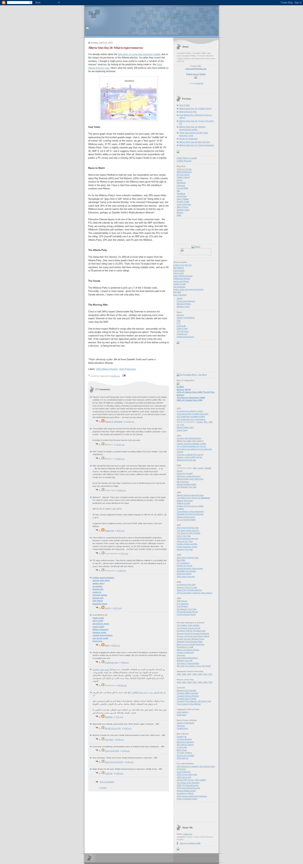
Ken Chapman (179, 287)
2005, (179, 674)
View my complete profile (190, 843)
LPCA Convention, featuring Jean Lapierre (194, 593)
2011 (210, 674)
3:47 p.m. (125, 554)
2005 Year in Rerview (186, 576)
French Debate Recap (186, 614)
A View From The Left (182, 265)
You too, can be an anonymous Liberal (193, 636)
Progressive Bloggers (186, 301)
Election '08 (184, 389)
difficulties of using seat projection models (139, 54)
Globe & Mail (182, 328)
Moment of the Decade (186, 460)
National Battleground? (186, 791)
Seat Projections (127, 369)
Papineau (181, 726)
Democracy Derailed (185, 755)
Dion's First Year (184, 536)
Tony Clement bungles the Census (191, 446)
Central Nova (182, 728)
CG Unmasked (183, 563)
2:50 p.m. (122, 571)
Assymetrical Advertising (187, 658)
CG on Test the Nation (186, 520)
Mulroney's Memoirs (185, 742)
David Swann (178, 270)
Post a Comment (107, 782)
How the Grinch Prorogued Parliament (193, 633)
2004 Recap (182, 601)
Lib (178, 425)
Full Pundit (181, 326)
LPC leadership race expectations (191, 419)
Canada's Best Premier (186, 698)
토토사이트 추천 (112, 751)
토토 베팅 (109, 739)
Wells (179, 215)
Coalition (180, 509)
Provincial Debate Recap (187, 612)
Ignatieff (207, 468)
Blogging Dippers (184, 304)
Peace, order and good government (188, 289)
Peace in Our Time (185, 541)
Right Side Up (182, 758)
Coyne (179, 180)
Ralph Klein (181, 715)
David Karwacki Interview (187, 538)
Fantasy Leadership (185, 652)
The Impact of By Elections (188, 783)
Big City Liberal (183, 175)
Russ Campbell (179, 295)
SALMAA (108, 717)
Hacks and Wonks (181, 281)
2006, (184, 674)
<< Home (102, 788)
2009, (200, 674)
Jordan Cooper (179, 284)
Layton (200, 468)
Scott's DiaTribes (184, 204)
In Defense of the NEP (186, 585)
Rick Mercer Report (185, 745)
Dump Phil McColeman (183, 276)
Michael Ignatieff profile (186, 484)
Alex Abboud (178, 268)
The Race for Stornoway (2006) (191, 398)
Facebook (199, 83)
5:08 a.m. (125, 662)
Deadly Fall (181, 737)
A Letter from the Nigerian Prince (190, 639)
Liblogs (180, 298)
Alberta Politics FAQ (185, 427)
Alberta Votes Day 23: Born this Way (194, 142)
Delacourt (181, 185)
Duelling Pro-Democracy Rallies (190, 506)
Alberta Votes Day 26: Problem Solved (195, 108)
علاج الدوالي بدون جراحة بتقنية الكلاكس (147, 692)
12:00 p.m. (130, 422)
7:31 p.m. (119, 717)
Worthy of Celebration (188, 139)
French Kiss (182, 747)
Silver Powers (182, 207)
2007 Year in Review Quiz (188, 528)
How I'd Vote (184, 105)
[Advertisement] (127, 15)
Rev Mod (177, 292)
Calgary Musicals (184, 161)
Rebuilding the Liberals (186, 571)
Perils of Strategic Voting (187, 799)
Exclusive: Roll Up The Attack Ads (191, 631)
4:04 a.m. (126, 751)
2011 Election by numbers (188, 766)
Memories (181, 655)
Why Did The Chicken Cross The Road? (194, 666)
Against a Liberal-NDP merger (189, 457)
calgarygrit (109, 531)
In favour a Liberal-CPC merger (190, 454)
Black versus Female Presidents (190, 644)
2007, (190, 674)
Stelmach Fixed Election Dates (190, 642)
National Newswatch (185, 337)
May (195, 468)
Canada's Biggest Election (188, 696)
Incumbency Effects (185, 793)
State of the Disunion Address (189, 590)
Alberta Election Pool (188, 112)
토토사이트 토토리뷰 (114, 762)
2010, (205, 674)
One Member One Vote (186, 487)
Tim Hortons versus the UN (188, 628)
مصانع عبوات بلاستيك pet (104, 669)
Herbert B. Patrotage (113, 422)
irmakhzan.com (111, 662)
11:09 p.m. (120, 459)
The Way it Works (184, 753)
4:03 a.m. (128, 728)
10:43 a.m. (122, 685)
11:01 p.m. (120, 444)
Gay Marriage (182, 604)
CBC (179, 320)
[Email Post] (123, 376)
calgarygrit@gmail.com (196, 69)
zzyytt (107, 608)
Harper (180, 471)
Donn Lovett (178, 273)
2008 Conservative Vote (187, 774)
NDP (211, 422)
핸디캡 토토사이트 (113, 728)
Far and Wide (182, 188)
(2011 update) (200, 780)
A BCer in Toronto (184, 169)
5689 (107, 645)
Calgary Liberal (183, 177)
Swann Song (182, 430)
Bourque (180, 315)
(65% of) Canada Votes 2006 (189, 400)
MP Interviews (183, 482)
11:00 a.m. (115, 376)
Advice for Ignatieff (185, 473)
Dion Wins (181, 560)
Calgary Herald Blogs (186, 318)
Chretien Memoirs (184, 739)
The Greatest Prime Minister (189, 704)
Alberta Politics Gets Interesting (190, 479)
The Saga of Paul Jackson (188, 530)
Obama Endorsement (186, 517)
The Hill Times (183, 331)
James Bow (182, 196)
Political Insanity (183, 503)
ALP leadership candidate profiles (191, 416)
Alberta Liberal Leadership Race (190, 495)
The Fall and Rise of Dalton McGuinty (192, 414)
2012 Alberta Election (107, 369)
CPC (182, 425)
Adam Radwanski (184, 172)
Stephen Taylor (183, 210)
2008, (195, 674)
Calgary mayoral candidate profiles (191, 444)
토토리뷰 (109, 773)
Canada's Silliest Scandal (187, 693)
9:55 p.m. (116, 645)
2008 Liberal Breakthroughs (188, 788)
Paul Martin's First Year (186, 609)
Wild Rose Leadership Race (188, 476)
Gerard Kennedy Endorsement (190, 568)
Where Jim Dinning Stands (188, 650)
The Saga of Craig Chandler (188, 533)
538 (178, 191)
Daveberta (181, 183)
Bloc (206, 422)
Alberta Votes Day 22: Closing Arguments (196, 145)
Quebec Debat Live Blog (187, 544)
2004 (210, 682)
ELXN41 (180, 387)
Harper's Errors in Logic (187, 587)
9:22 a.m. (121, 531)
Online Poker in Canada (187, 158)
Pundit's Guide (183, 202)
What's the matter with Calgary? (190, 441)
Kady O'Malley (183, 199)
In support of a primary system (190, 411)
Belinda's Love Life (185, 660)
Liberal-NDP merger (185, 780)
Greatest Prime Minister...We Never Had (194, 701)
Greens (199, 422)
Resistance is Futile (185, 647)
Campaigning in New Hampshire (190, 511)
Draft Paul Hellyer (184, 574)
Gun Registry (182, 606)
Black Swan (182, 750)
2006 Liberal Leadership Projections (192, 796)
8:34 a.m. (122, 490)
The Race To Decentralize (188, 663)
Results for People (184, 566)
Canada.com (182, 334)
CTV (179, 323)
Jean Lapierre (182, 712)
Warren (180, 212)
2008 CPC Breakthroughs (188, 785)
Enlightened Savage (181, 278)
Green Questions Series (187, 547)
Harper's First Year (185, 549)
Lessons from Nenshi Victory (189, 438)
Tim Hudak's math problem (188, 625)
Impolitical (181, 193)
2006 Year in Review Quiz (188, 558)
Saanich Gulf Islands (185, 723)
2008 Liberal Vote (184, 777)
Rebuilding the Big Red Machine (190, 514)
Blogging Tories (183, 307)
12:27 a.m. (117, 608)
